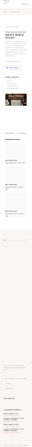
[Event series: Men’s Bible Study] (23, 162)
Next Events (22, 132)
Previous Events (10, 132)
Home (5, 12)
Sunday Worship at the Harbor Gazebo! (14, 419)
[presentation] (15, 150)
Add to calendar (13, 67)
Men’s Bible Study (11, 160)
